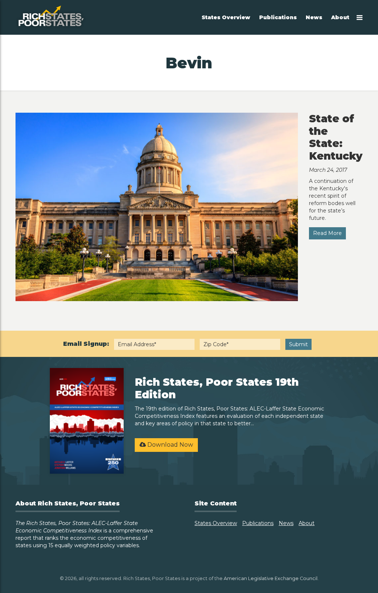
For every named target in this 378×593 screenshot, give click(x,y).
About (340, 17)
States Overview (226, 17)
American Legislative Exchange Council (270, 578)
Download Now (169, 444)
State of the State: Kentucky (335, 137)
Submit (298, 344)
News (314, 17)
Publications (278, 17)
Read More (327, 233)
